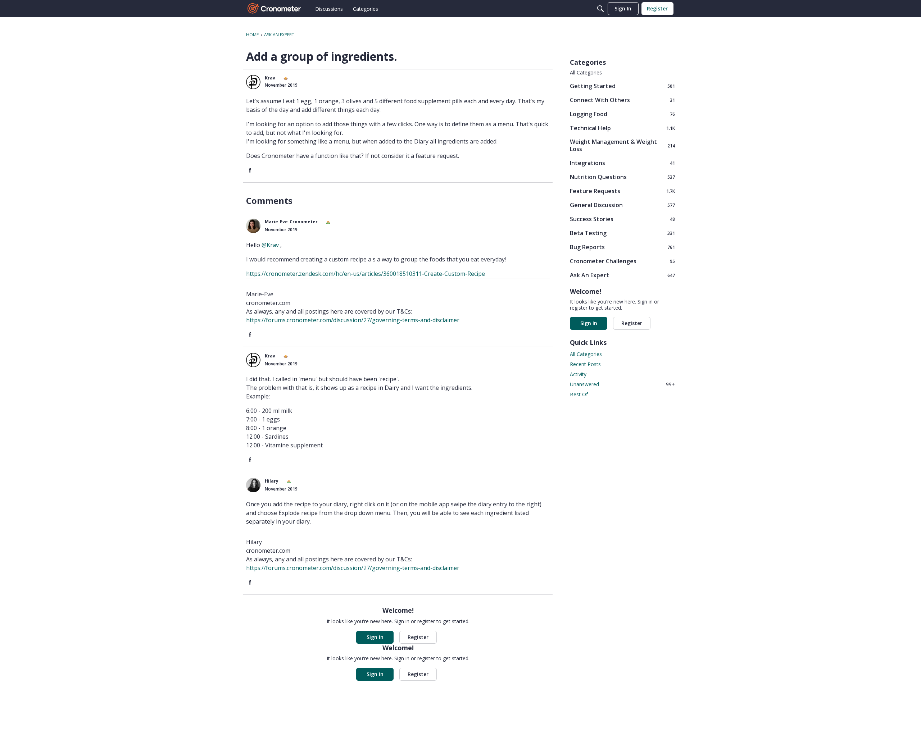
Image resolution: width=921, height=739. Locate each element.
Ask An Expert (622, 275)
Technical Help (622, 128)
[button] (253, 82)
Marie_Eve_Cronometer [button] (291, 222)
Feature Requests (622, 191)
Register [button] (418, 637)
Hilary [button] (271, 481)
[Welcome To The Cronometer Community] (274, 8)
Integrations (622, 162)
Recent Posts (585, 364)
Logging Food (622, 114)
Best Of (579, 394)
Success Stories (622, 219)
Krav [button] (270, 78)
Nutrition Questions (622, 177)
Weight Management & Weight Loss (622, 145)
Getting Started (622, 86)
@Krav (270, 245)
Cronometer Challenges (622, 261)
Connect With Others (622, 100)
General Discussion (622, 205)
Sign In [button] (375, 637)
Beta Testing (622, 233)
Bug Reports (622, 247)
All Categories (586, 72)
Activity (578, 374)
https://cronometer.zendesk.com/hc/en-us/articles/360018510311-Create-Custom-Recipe (365, 274)
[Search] (600, 8)
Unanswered (622, 384)
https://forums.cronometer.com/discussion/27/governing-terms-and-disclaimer (352, 320)
